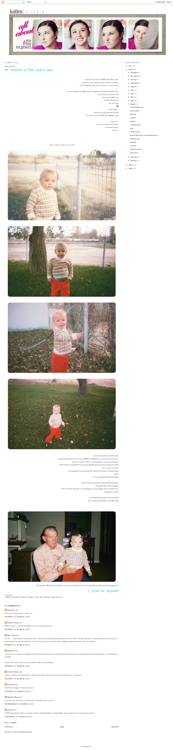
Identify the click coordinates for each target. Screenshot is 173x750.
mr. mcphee (45, 597)
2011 (131, 66)
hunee (31, 597)
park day (133, 114)
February (134, 157)
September (135, 83)
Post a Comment (11, 722)
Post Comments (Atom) (23, 732)
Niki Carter (11, 635)
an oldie (133, 145)
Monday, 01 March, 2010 (17, 616)
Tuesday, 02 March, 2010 (17, 691)
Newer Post (9, 726)
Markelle (10, 650)
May (132, 97)
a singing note (135, 124)
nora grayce (56, 597)
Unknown (11, 610)
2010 (131, 69)
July (132, 90)
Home (62, 726)
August (133, 86)
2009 (131, 165)
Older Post (115, 726)
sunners (133, 117)
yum (131, 128)
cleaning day (134, 138)
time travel (134, 152)
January (134, 160)
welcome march (135, 149)
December (134, 72)
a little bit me (135, 131)
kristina (10, 710)
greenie (132, 121)
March (133, 104)
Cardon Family (12, 672)
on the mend (134, 110)
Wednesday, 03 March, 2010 (19, 704)
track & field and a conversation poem (144, 135)
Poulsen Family (13, 622)
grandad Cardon (19, 597)
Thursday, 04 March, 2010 (18, 716)
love (37, 597)
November (135, 76)
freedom (133, 142)
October (134, 79)
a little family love (137, 107)
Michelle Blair (12, 697)
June (132, 93)
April (133, 100)
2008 (131, 168)
